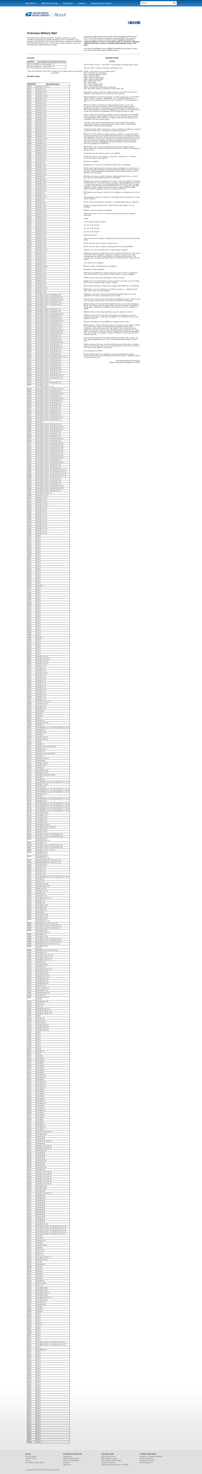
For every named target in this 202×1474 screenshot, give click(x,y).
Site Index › (67, 1464)
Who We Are (30, 3)
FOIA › (27, 1460)
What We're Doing (49, 3)
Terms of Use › (31, 1458)
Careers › (66, 1462)
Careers (81, 3)
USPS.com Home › (108, 1456)
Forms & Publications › (71, 1460)
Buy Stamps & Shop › (109, 1458)
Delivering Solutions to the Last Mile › (115, 1464)
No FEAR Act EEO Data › (35, 1462)
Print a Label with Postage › (111, 1460)
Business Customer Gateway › (151, 1456)
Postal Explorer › (146, 1462)
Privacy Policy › (31, 1456)
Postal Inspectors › (147, 1458)
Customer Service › (108, 1462)
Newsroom (67, 3)
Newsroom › (67, 1456)
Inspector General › (147, 1460)
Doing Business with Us (101, 3)
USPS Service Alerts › (71, 1458)
